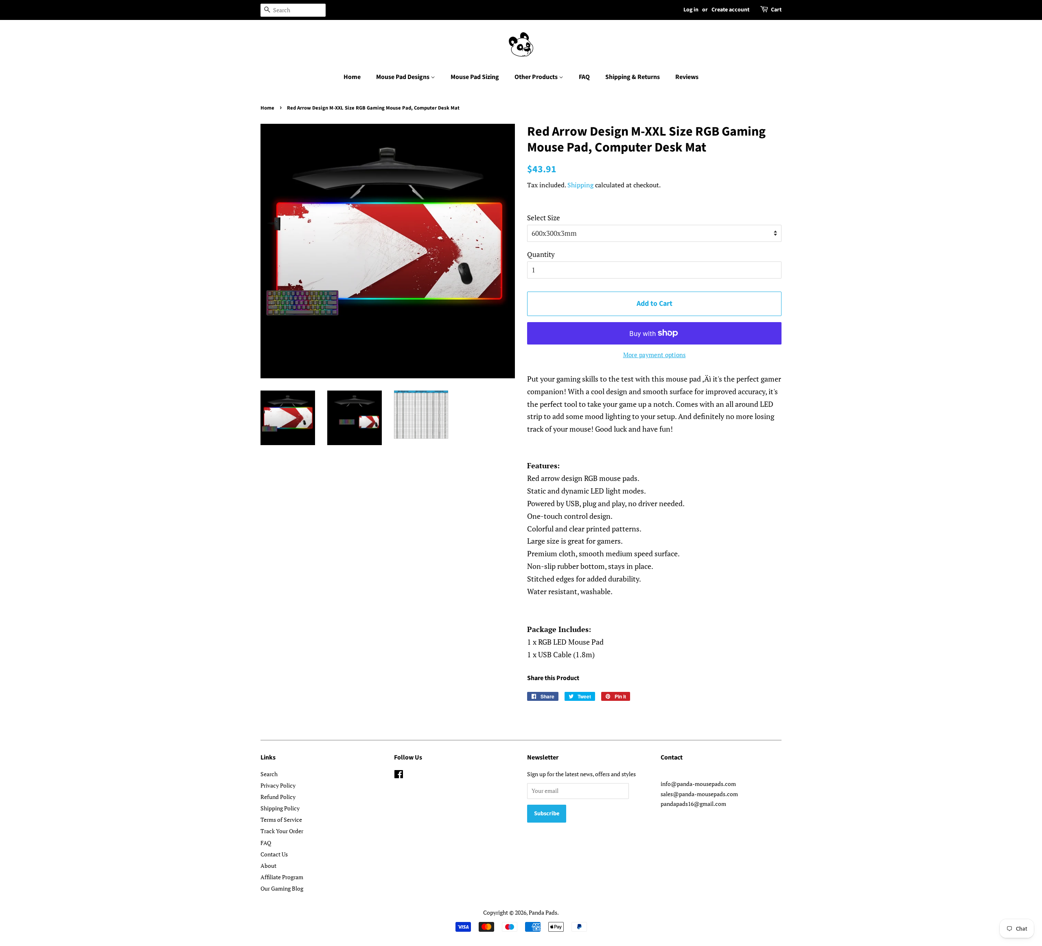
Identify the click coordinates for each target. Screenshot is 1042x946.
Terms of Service (281, 819)
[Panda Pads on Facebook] (398, 775)
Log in (690, 10)
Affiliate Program (281, 877)
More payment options (654, 355)
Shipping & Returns (632, 76)
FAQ (584, 76)
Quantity (541, 254)
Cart (776, 10)
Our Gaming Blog (281, 888)
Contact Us (274, 854)
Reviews (686, 76)
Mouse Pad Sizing (475, 76)
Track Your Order (281, 831)
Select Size (543, 217)
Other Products (536, 76)
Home (352, 76)
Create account (730, 10)
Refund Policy (278, 797)
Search (269, 774)
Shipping (580, 184)
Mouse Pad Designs (403, 76)
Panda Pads (543, 912)
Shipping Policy (280, 808)
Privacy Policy (278, 785)
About (268, 865)
